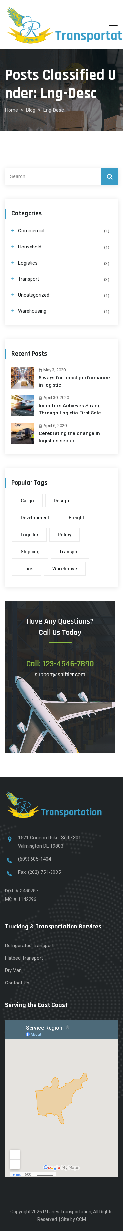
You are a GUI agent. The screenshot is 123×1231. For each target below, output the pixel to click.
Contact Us (17, 983)
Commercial (31, 231)
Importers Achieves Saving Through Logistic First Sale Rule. (70, 409)
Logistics (28, 263)
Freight (76, 517)
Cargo (27, 500)
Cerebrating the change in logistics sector (69, 437)
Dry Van (13, 970)
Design (61, 500)
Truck (27, 568)
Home (11, 110)
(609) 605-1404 (35, 859)
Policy (64, 534)
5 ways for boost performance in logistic (74, 381)
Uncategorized (33, 295)
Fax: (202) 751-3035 (39, 872)
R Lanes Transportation (67, 1211)
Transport (28, 279)
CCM (81, 1219)
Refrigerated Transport (29, 945)
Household (29, 247)
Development (35, 517)
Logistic (29, 534)
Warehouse (64, 568)
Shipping (30, 551)
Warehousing (32, 311)
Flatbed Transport (24, 958)
